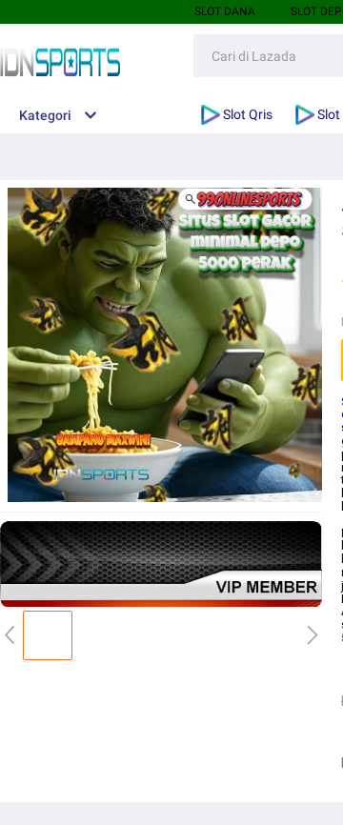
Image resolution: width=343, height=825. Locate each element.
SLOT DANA (224, 11)
